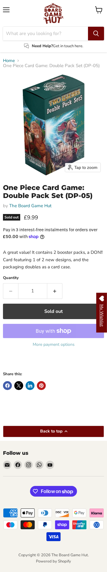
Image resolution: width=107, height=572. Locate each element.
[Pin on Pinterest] (41, 385)
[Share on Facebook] (7, 385)
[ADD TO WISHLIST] (9, 361)
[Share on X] (18, 385)
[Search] (96, 33)
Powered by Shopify (53, 561)
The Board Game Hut (30, 206)
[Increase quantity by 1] (54, 291)
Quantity (11, 278)
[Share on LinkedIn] (30, 385)
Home (9, 60)
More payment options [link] (54, 344)
